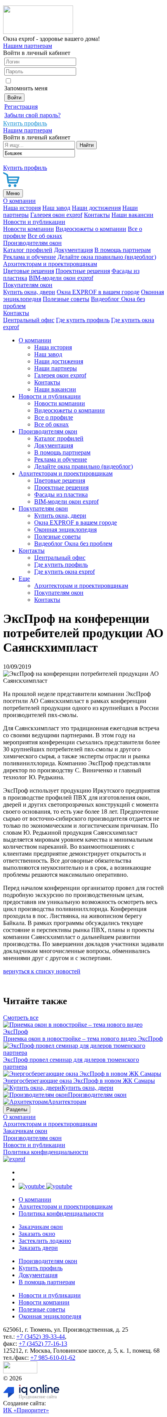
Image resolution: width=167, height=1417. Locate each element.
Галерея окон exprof (56, 214)
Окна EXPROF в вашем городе (98, 292)
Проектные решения (83, 271)
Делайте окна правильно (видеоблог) (106, 257)
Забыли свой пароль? (32, 115)
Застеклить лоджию (45, 1240)
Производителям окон (32, 243)
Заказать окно (37, 1233)
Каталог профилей (27, 250)
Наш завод (56, 207)
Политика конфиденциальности (45, 1152)
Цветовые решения (28, 271)
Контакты (97, 214)
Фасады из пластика (61, 494)
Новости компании (28, 229)
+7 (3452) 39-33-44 (40, 1336)
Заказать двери (38, 1247)
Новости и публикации (34, 222)
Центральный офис (28, 320)
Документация (73, 250)
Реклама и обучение (29, 257)
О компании (19, 200)
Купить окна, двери (29, 292)
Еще (24, 578)
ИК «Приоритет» (26, 1410)
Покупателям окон (27, 285)
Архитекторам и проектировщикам (50, 264)
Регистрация (21, 106)
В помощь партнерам (122, 250)
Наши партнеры (55, 368)
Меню (13, 193)
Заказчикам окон (25, 1131)
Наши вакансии (132, 214)
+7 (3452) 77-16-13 (43, 1343)
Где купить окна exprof (64, 571)
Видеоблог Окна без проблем (73, 543)
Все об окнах (45, 236)
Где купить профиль (83, 320)
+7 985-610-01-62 (52, 1357)
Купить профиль (41, 1268)
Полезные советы (66, 299)
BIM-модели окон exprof (61, 278)
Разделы (16, 1109)
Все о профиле (53, 417)
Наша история (22, 207)
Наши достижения (96, 207)
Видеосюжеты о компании (91, 229)
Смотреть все (20, 1017)
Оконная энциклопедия (65, 529)
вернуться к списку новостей (41, 971)
